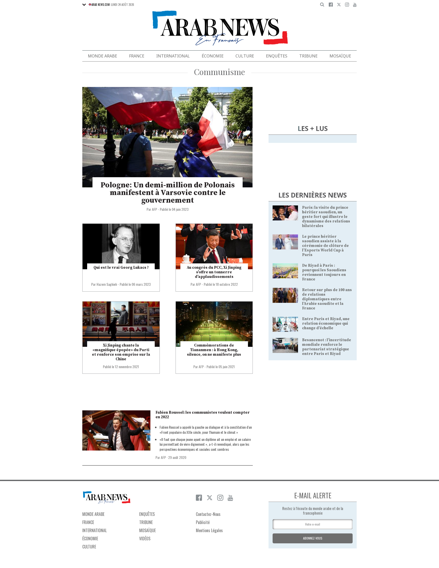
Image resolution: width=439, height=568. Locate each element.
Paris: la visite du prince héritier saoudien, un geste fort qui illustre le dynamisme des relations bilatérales (326, 216)
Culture (245, 56)
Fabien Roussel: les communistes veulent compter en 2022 (202, 415)
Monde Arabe (102, 56)
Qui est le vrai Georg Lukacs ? (121, 267)
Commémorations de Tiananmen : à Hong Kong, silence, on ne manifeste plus (214, 350)
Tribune (308, 56)
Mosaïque (340, 56)
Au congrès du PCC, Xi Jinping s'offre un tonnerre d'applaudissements (214, 272)
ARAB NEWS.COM (100, 5)
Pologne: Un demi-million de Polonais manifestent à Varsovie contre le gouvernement (168, 192)
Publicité (203, 522)
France (136, 56)
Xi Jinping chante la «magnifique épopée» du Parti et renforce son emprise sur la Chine (121, 352)
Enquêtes (276, 56)
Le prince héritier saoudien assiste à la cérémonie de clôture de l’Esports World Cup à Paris (325, 245)
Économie (213, 56)
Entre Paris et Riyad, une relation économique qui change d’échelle (326, 324)
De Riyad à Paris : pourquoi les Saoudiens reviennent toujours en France (324, 272)
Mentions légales (209, 530)
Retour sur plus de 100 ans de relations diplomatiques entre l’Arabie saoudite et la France (327, 299)
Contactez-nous (208, 514)
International (173, 56)
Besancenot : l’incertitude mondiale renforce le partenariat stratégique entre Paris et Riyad (326, 347)
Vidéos (144, 538)
